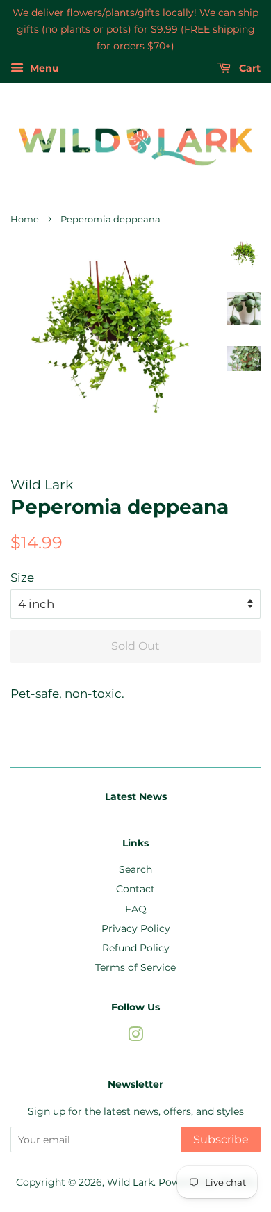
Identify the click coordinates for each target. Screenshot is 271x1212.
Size (22, 577)
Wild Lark (130, 1182)
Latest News (136, 796)
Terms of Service (135, 967)
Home (24, 219)
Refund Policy (136, 948)
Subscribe (221, 1139)
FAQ (136, 909)
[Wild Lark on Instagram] (135, 1037)
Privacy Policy (135, 928)
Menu (43, 69)
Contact (135, 889)
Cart (248, 69)
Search (135, 869)
